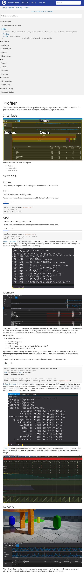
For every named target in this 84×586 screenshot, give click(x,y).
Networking (6, 81)
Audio (4, 52)
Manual (25, 3)
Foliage (4, 70)
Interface (6, 32)
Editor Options (71, 32)
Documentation (13, 3)
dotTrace (17, 36)
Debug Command (9, 241)
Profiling (19, 8)
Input (3, 63)
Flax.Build (60, 32)
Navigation (6, 56)
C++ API (42, 3)
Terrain (4, 67)
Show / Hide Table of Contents (42, 11)
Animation (6, 48)
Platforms (5, 85)
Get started (6, 21)
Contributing (7, 88)
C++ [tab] (12, 202)
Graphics (5, 41)
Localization (26, 38)
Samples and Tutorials (11, 25)
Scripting (5, 45)
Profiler (26, 8)
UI (2, 59)
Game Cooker (50, 32)
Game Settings (37, 32)
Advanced (36, 38)
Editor (11, 8)
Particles (5, 77)
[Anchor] (2, 115)
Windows (27, 32)
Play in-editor (17, 32)
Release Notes (7, 92)
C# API (33, 3)
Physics (4, 74)
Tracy (11, 36)
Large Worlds (47, 38)
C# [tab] (6, 202)
